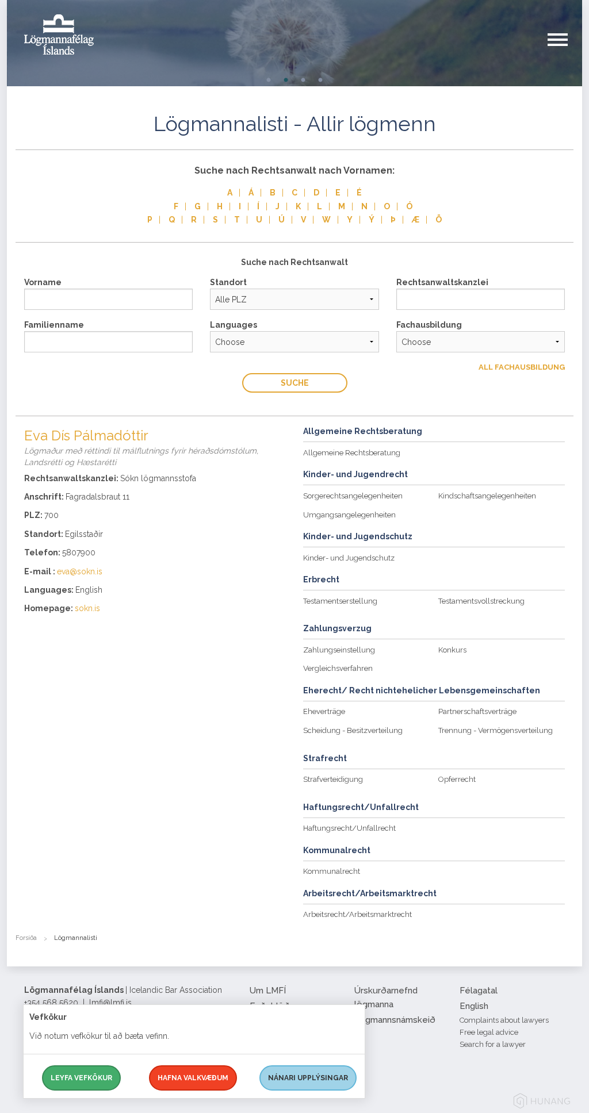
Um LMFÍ (268, 990)
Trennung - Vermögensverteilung (495, 730)
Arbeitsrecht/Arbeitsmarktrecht (357, 914)
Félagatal (479, 990)
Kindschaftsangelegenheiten (487, 496)
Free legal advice (489, 1032)
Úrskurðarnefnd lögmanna (386, 997)
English (474, 1006)
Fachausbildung (429, 324)
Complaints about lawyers (504, 1020)
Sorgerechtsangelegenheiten (353, 496)
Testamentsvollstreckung (481, 601)
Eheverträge (324, 711)
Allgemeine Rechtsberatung (351, 452)
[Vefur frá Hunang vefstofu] (542, 1103)
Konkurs (452, 650)
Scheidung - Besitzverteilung (353, 730)
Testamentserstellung (340, 601)
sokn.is (87, 608)
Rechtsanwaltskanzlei (442, 282)
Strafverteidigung (333, 779)
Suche (295, 382)
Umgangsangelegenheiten (349, 515)
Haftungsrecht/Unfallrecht (349, 828)
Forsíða (26, 938)
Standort (228, 282)
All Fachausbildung (522, 367)
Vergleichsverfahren (338, 668)
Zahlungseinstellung (339, 650)
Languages (233, 324)
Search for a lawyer (493, 1044)
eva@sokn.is (79, 571)
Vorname (43, 282)
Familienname (54, 324)
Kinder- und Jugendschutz (349, 558)
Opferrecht (457, 779)
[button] (564, 51)
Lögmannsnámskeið (394, 1020)
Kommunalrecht (331, 871)
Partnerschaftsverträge (477, 711)
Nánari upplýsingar (308, 1078)
